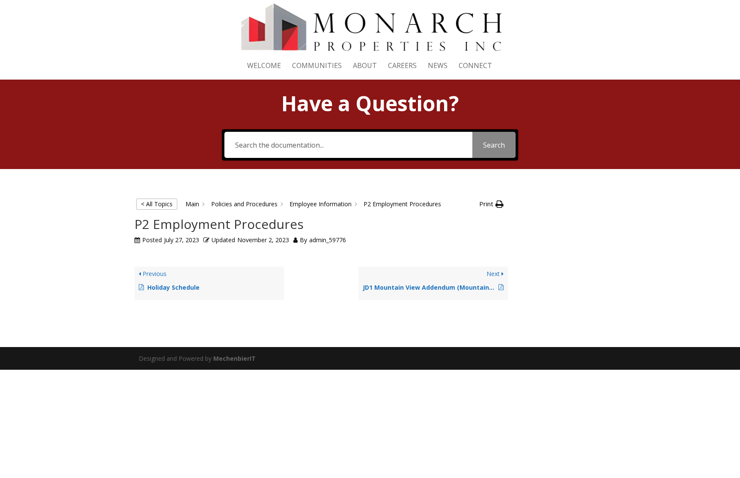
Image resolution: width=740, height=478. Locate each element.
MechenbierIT (234, 358)
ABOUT (365, 66)
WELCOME (264, 66)
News (438, 66)
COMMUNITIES (317, 66)
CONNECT (475, 66)
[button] (491, 204)
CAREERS (402, 66)
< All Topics (157, 204)
